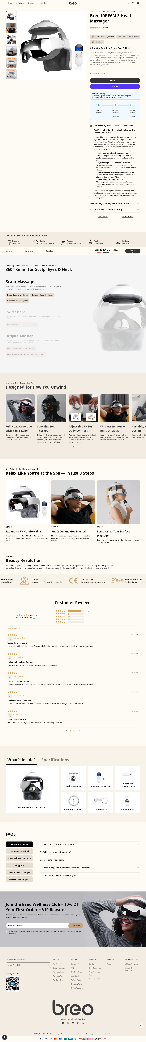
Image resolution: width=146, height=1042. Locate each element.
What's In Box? (127, 217)
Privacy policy (54, 1034)
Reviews (9, 251)
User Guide (75, 976)
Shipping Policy (77, 984)
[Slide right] (11, 76)
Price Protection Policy (95, 973)
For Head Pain (58, 972)
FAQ (72, 968)
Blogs (109, 964)
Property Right (94, 979)
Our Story (92, 964)
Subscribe (76, 925)
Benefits (49, 251)
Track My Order (77, 972)
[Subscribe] (48, 965)
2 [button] (70, 731)
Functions (29, 251)
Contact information (105, 1034)
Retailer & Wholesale (129, 969)
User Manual (103, 217)
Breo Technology (95, 968)
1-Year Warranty (77, 988)
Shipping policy (91, 1034)
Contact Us (75, 964)
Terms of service (78, 1034)
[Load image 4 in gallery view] (11, 51)
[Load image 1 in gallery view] (11, 16)
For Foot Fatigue (59, 964)
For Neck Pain (58, 976)
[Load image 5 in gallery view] (11, 63)
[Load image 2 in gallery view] (11, 28)
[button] (127, 3)
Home (92, 12)
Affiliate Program (131, 964)
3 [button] (73, 731)
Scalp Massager (59, 968)
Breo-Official (43, 1034)
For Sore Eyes (58, 980)
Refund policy (65, 1034)
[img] (13, 635)
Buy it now (115, 86)
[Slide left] (11, 13)
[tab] (21, 760)
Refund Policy (76, 980)
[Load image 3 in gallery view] (11, 39)
